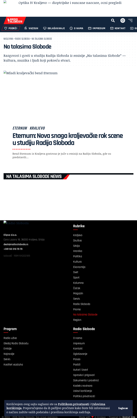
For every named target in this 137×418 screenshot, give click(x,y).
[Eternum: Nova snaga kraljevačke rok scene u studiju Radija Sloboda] (68, 119)
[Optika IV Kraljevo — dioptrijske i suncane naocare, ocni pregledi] (68, 8)
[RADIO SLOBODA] (15, 20)
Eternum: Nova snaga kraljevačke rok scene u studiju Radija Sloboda (67, 139)
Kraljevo (37, 128)
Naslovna (8, 38)
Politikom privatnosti (73, 404)
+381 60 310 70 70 (13, 249)
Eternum (19, 128)
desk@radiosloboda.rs (16, 244)
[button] (123, 408)
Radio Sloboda (22, 38)
